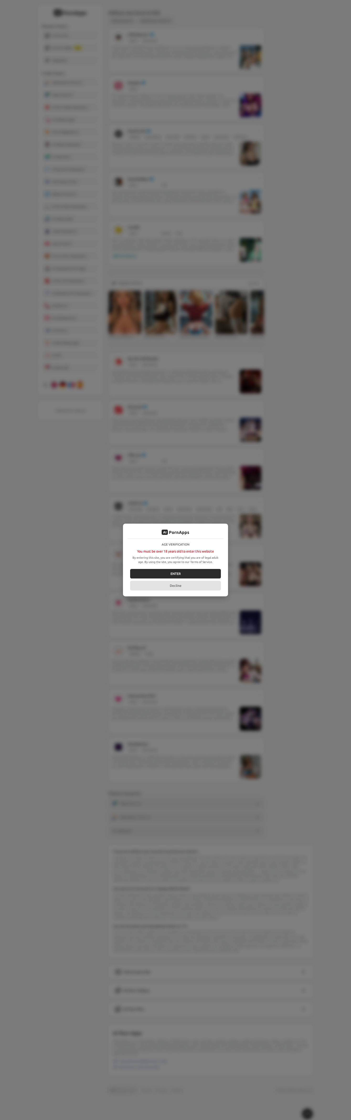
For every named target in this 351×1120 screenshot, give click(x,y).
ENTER (175, 574)
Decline (175, 586)
